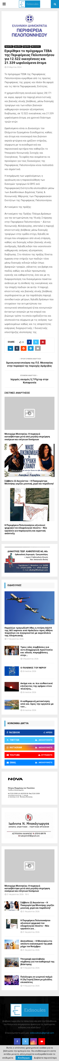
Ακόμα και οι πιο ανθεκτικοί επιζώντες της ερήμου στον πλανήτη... (36, 686)
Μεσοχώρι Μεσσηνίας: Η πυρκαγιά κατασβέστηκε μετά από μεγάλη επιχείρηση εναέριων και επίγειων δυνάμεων (27, 437)
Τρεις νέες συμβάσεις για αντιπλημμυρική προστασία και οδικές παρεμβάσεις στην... (36, 651)
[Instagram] (33, 1041)
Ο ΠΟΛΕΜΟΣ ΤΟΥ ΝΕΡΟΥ (33, 667)
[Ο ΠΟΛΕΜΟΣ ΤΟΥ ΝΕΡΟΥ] (12, 671)
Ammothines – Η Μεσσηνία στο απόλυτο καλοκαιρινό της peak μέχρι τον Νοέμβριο (36, 944)
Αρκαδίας (18, 46)
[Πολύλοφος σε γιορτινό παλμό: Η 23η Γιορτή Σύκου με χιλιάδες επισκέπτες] (12, 980)
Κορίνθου (26, 46)
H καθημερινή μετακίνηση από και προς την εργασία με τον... (37, 704)
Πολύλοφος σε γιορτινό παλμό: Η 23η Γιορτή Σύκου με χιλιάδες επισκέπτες (36, 979)
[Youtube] (41, 1041)
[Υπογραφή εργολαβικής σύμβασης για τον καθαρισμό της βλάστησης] (12, 962)
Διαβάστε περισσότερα (45, 1058)
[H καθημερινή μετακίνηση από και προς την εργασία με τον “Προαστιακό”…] (12, 704)
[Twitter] (25, 1041)
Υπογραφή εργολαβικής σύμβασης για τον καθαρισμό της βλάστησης (37, 962)
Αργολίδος (9, 46)
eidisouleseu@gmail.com (42, 1033)
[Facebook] (17, 1041)
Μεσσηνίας (36, 46)
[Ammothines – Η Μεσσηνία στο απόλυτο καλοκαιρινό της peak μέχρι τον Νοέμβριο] (12, 944)
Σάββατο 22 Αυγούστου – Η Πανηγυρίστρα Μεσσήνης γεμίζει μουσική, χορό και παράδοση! (37, 905)
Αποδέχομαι (24, 1058)
